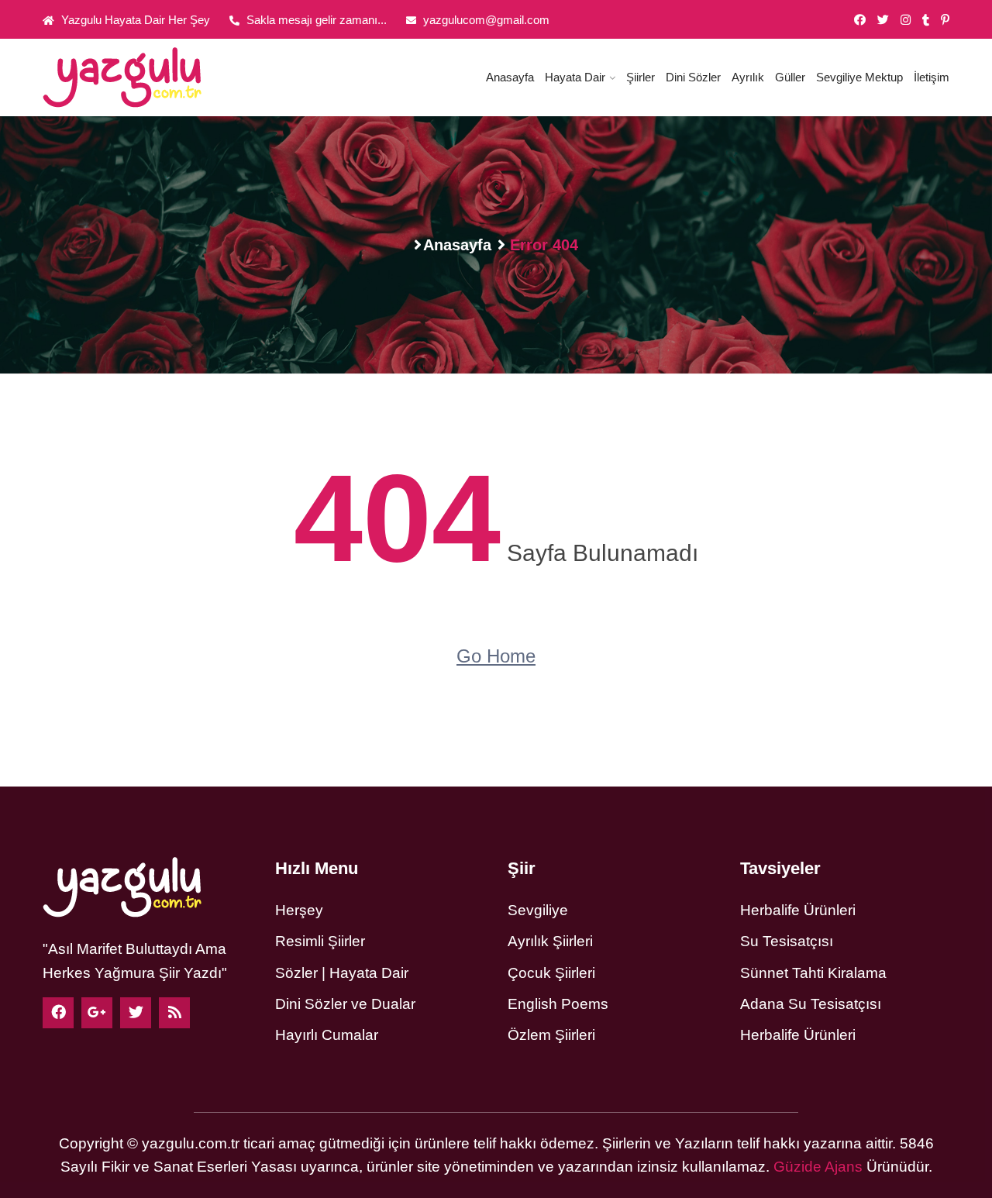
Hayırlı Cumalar (326, 1035)
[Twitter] (883, 20)
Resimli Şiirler (320, 941)
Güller (790, 77)
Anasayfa (510, 77)
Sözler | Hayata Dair (341, 973)
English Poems (558, 1004)
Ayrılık (748, 77)
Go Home (496, 655)
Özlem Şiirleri (551, 1035)
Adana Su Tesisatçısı (810, 1004)
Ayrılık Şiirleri (550, 941)
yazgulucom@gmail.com (484, 19)
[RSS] (174, 1012)
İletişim (931, 77)
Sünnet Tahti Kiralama (813, 973)
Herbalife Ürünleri (798, 910)
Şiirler (640, 77)
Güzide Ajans (818, 1166)
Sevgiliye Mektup (859, 77)
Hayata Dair (575, 77)
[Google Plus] (96, 1012)
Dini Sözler (693, 77)
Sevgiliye (538, 910)
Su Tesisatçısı (786, 941)
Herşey (299, 910)
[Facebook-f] (860, 20)
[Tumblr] (925, 20)
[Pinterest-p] (945, 20)
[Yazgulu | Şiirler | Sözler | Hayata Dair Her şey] (147, 77)
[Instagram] (906, 20)
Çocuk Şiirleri (551, 973)
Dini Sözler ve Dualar (345, 1004)
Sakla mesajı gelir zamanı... (315, 19)
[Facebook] (58, 1012)
